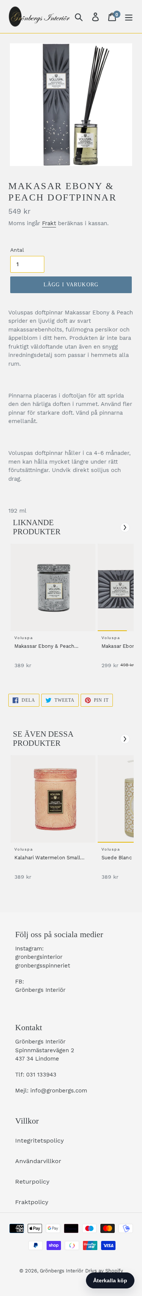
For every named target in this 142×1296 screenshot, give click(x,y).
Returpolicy (32, 1181)
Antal (17, 250)
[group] (51, 610)
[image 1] (54, 587)
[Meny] (128, 16)
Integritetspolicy (39, 1140)
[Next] (125, 527)
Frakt (49, 223)
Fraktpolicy (31, 1202)
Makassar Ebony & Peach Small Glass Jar (44, 646)
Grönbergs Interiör (61, 1271)
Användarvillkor (38, 1161)
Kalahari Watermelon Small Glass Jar (47, 858)
